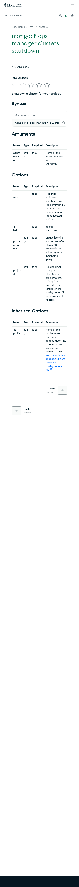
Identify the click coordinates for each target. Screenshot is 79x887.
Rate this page (20, 77)
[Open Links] (73, 5)
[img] (15, 85)
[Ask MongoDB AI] (65, 15)
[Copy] (63, 122)
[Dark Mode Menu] (72, 15)
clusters (43, 26)
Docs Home (18, 26)
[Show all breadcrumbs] (31, 26)
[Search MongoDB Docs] (60, 15)
